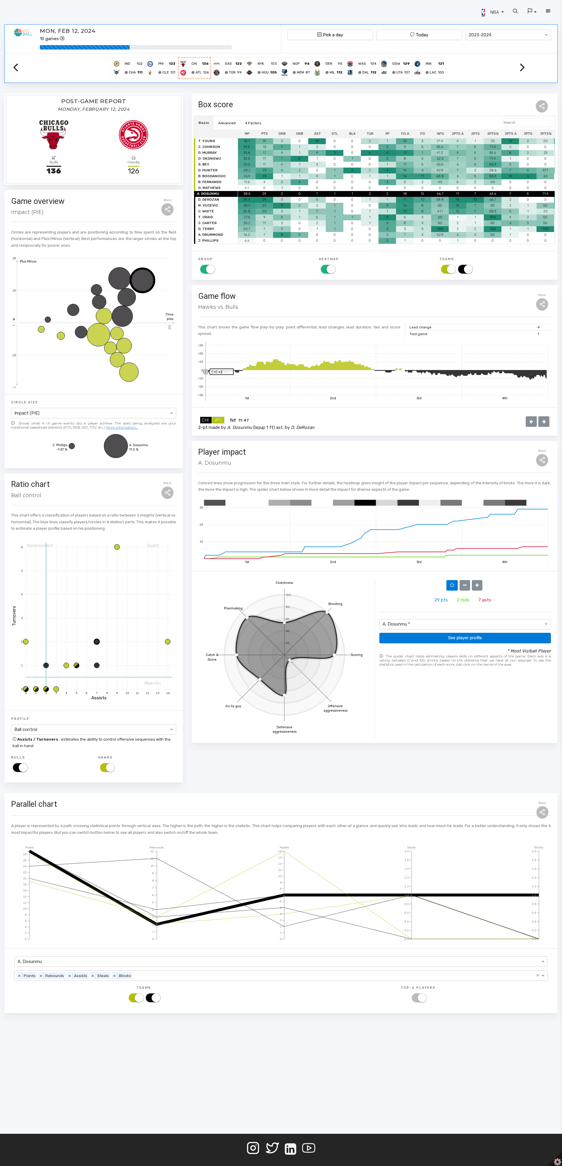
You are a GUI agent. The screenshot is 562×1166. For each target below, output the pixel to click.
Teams (446, 259)
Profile (20, 719)
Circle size (24, 402)
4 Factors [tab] (253, 123)
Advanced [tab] (227, 123)
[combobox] (508, 34)
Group (205, 259)
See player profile (465, 637)
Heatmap (329, 259)
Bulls (18, 757)
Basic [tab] (203, 123)
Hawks (105, 757)
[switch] (20, 767)
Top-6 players (418, 988)
